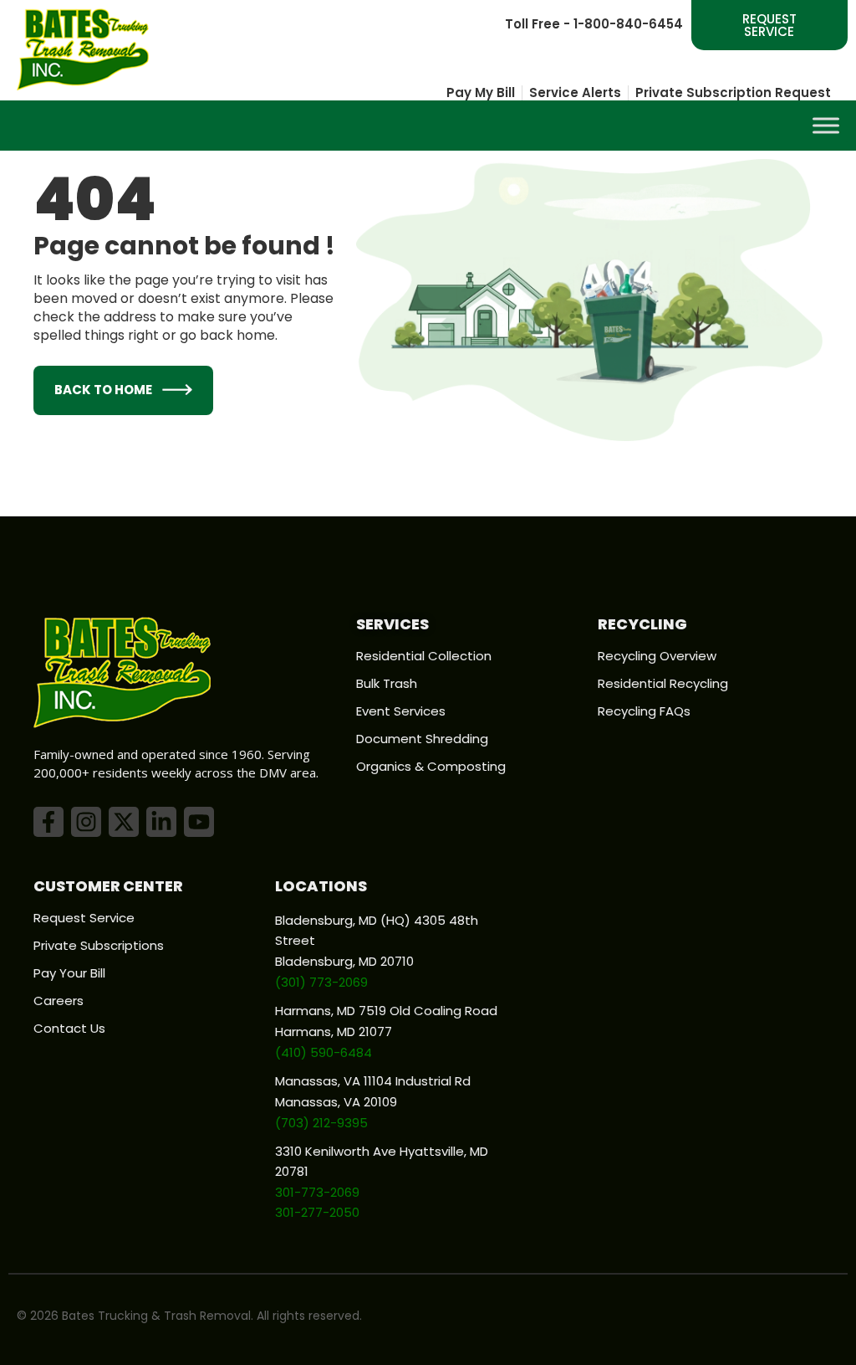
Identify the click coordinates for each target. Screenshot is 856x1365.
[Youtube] (199, 822)
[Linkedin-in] (161, 822)
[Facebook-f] (48, 822)
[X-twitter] (124, 822)
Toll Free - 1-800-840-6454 (594, 24)
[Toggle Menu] (826, 125)
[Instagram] (86, 822)
